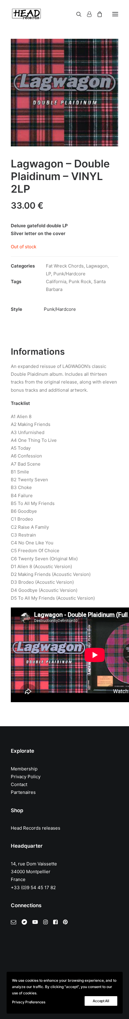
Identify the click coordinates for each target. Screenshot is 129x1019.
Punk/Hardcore (69, 274)
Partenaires (23, 792)
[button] (115, 14)
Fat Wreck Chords (65, 266)
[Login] (87, 14)
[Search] (76, 14)
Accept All (101, 1001)
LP (48, 274)
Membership (24, 769)
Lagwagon (97, 266)
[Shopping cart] (97, 14)
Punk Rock (80, 281)
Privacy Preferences (28, 1002)
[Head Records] (26, 14)
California (56, 281)
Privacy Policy (25, 776)
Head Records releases (35, 828)
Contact (19, 784)
